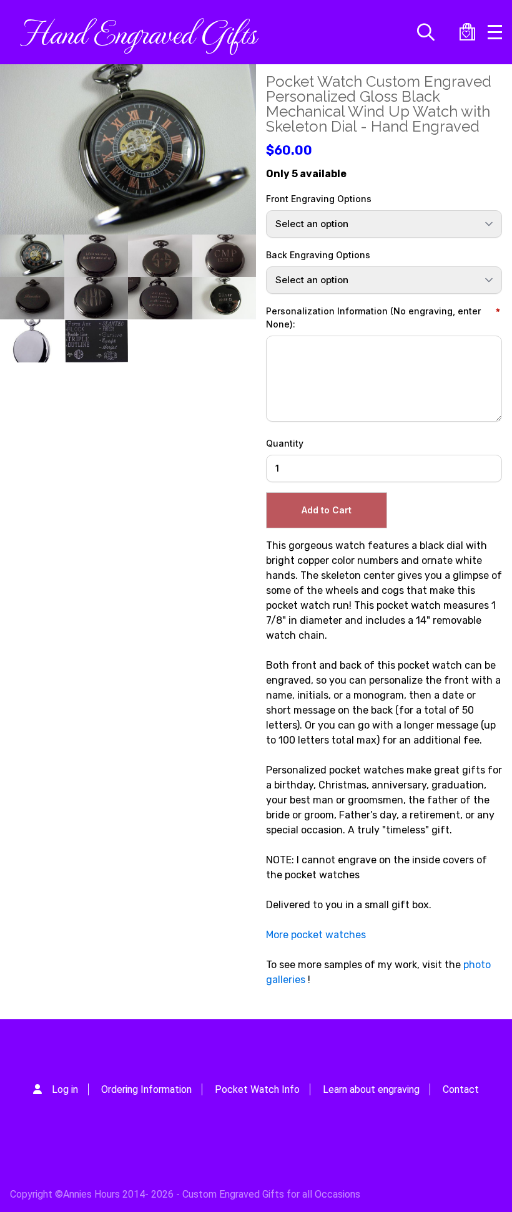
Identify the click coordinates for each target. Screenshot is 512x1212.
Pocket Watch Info (257, 1089)
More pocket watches (316, 935)
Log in (65, 1089)
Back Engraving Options (318, 255)
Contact (461, 1089)
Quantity (284, 443)
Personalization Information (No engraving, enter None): (373, 317)
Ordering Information (146, 1089)
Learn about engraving (371, 1089)
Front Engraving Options (319, 198)
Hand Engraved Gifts (138, 31)
